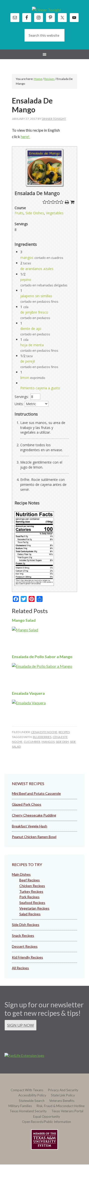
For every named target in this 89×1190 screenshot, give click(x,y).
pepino (25, 279)
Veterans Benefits (61, 1101)
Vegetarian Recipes (34, 908)
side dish (62, 742)
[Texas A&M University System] (44, 1140)
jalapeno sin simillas (36, 296)
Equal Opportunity (46, 1116)
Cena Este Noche (44, 732)
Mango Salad (24, 620)
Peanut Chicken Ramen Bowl (34, 837)
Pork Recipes (29, 897)
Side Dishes (34, 213)
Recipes (64, 732)
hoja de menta (32, 345)
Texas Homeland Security (28, 1111)
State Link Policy (63, 1095)
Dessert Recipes (25, 946)
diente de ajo (30, 328)
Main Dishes (21, 874)
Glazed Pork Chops (26, 804)
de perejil (27, 361)
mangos (26, 257)
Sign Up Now (20, 1025)
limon (24, 377)
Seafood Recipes (32, 902)
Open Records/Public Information (46, 1122)
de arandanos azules (36, 268)
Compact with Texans (27, 1090)
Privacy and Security (63, 1090)
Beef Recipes (29, 880)
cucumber (32, 742)
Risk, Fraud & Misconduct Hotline (61, 1106)
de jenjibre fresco (34, 312)
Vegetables (55, 213)
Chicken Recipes (32, 886)
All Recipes (20, 968)
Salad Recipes (30, 914)
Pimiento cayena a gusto (40, 388)
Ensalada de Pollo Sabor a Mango (42, 656)
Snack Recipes (23, 935)
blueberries (42, 737)
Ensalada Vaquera (28, 693)
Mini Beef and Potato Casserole (36, 793)
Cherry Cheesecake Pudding (34, 815)
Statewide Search (31, 1101)
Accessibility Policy (32, 1095)
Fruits (19, 213)
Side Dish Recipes (25, 924)
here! (25, 136)
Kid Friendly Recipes (27, 957)
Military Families (20, 1106)
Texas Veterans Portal (67, 1111)
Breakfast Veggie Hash (29, 826)
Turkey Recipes (31, 891)
